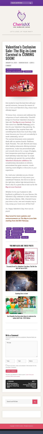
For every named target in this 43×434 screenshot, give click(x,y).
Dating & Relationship (15, 71)
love (8, 231)
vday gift (25, 237)
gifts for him (29, 228)
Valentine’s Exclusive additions (17, 160)
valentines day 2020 (13, 237)
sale (8, 234)
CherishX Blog (23, 63)
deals (9, 228)
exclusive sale (17, 228)
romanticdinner (30, 231)
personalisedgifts (17, 231)
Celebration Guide (13, 69)
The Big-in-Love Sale (28, 218)
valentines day (16, 234)
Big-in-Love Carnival (13, 187)
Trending (28, 71)
